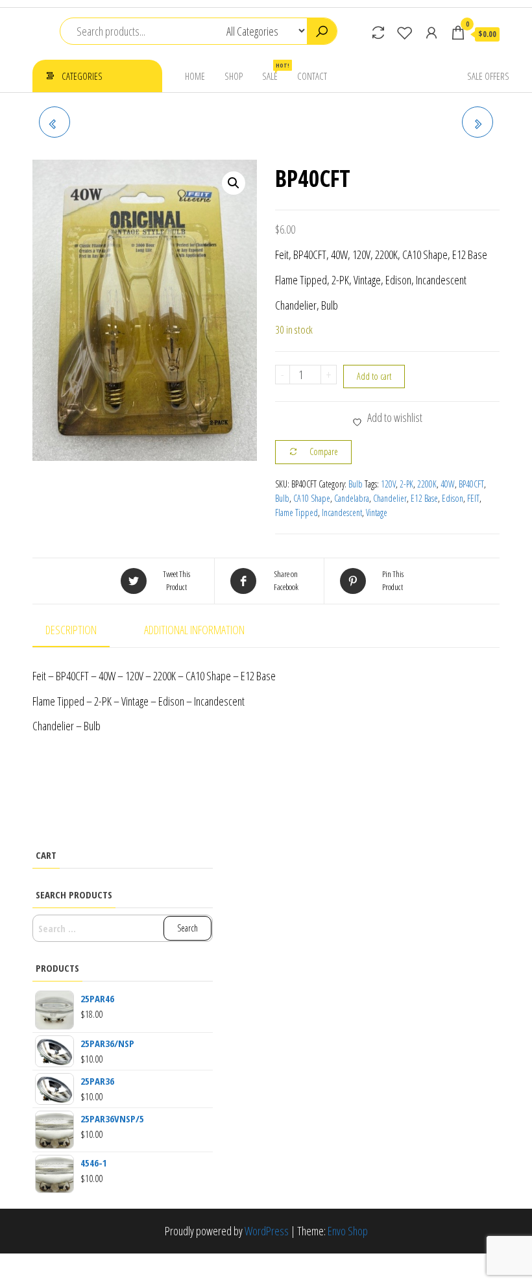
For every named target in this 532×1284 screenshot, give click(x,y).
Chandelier (390, 498)
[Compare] (378, 32)
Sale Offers (488, 75)
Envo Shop (348, 1231)
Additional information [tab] (194, 629)
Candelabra (351, 498)
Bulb (355, 484)
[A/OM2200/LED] (54, 122)
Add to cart (374, 376)
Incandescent (342, 512)
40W (448, 484)
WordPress (267, 1231)
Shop (233, 75)
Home (195, 75)
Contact (312, 75)
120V (388, 484)
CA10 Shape (311, 498)
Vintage (376, 512)
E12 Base (424, 498)
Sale (274, 71)
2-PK (406, 484)
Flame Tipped (296, 512)
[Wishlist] (404, 32)
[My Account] (431, 32)
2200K (427, 484)
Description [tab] (71, 629)
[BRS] (477, 122)
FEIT (473, 498)
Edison (452, 498)
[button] (233, 183)
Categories (82, 75)
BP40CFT (471, 484)
